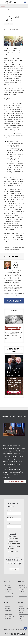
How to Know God (9, 594)
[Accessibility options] (25, 628)
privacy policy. (17, 565)
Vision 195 (7, 591)
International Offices (23, 608)
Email (8, 523)
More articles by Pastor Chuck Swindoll (14, 300)
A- (5, 24)
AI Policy (20, 620)
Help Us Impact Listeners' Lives (15, 481)
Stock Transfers (8, 608)
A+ (11, 24)
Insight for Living (12, 2)
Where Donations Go (9, 616)
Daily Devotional (22, 591)
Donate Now (7, 606)
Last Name (10, 517)
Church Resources (23, 596)
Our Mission (7, 585)
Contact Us (21, 606)
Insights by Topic (22, 585)
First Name (10, 511)
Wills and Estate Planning (8, 611)
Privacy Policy (21, 616)
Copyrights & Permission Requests (23, 613)
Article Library (22, 589)
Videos (20, 594)
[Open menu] (25, 2)
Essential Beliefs (8, 589)
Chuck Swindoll (8, 587)
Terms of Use (21, 618)
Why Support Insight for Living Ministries (13, 328)
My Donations (8, 618)
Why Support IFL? (8, 614)
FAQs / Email (21, 610)
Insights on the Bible (23, 587)
